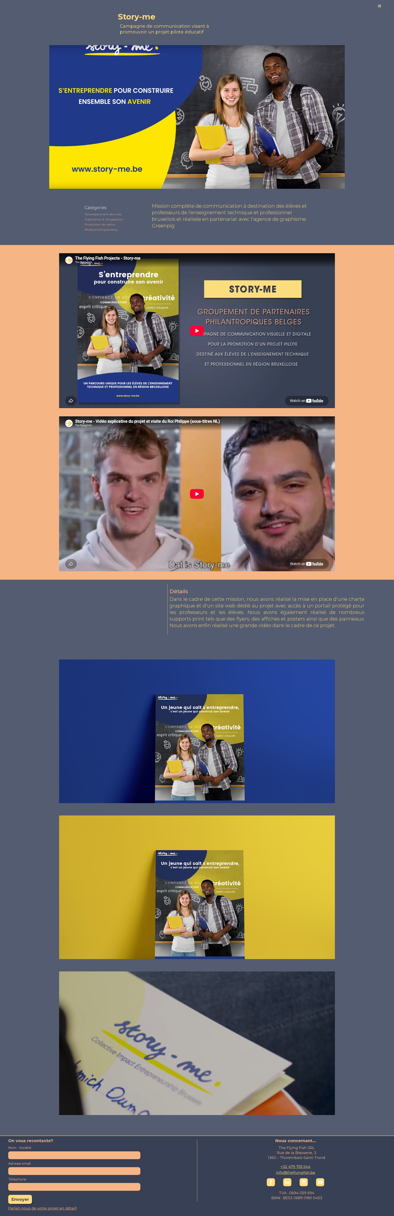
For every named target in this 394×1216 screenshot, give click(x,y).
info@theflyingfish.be (295, 1172)
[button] (360, 6)
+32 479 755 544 (295, 1166)
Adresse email (19, 1164)
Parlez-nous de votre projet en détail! (42, 1208)
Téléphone (17, 1179)
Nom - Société (19, 1148)
